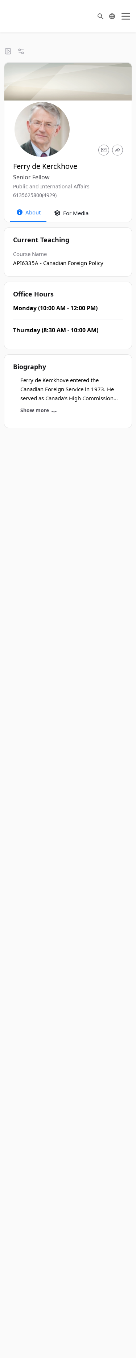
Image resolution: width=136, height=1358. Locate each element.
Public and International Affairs (51, 186)
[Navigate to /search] (100, 16)
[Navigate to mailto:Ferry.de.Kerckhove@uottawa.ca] (103, 150)
